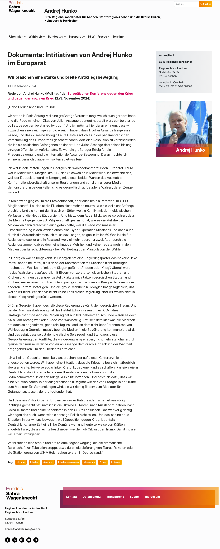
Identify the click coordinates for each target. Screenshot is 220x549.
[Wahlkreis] (44, 37)
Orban (103, 462)
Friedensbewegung (68, 462)
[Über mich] (24, 37)
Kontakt (71, 496)
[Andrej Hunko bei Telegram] (36, 539)
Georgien (48, 462)
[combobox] (186, 4)
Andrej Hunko (60, 11)
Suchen (207, 4)
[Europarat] (84, 37)
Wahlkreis (36, 36)
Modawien (89, 462)
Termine (118, 36)
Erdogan (115, 462)
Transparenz (115, 496)
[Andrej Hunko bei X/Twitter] (15, 539)
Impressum (152, 496)
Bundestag (55, 36)
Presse (102, 36)
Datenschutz (92, 496)
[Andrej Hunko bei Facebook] (8, 539)
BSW (91, 36)
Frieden (34, 462)
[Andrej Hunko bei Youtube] (29, 539)
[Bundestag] (64, 37)
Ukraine (21, 462)
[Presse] (108, 37)
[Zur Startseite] (21, 7)
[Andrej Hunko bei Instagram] (22, 539)
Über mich (16, 36)
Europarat (76, 36)
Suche (134, 496)
